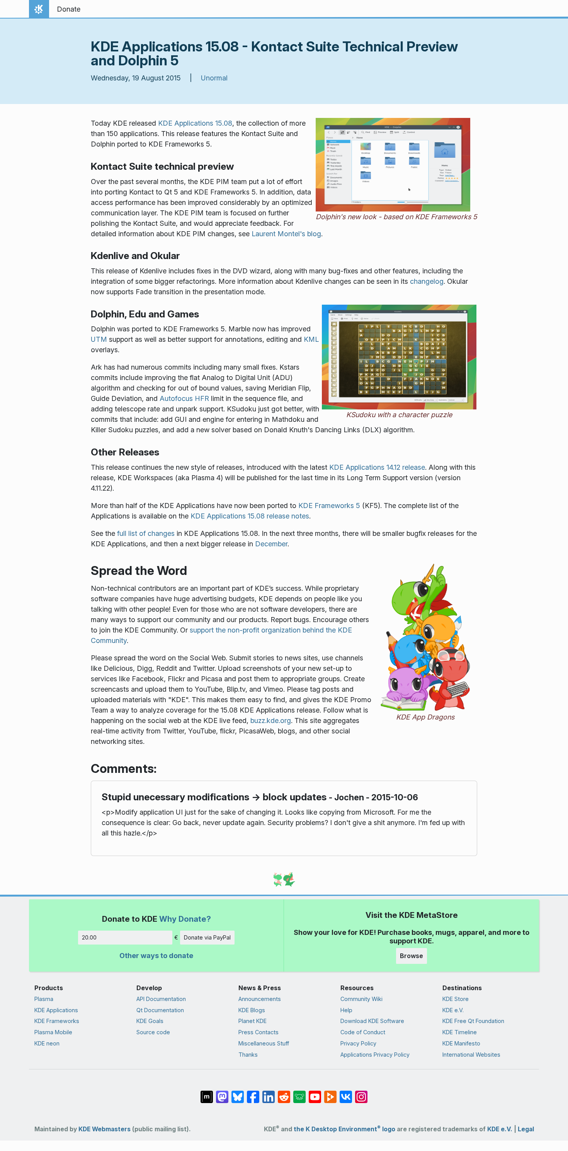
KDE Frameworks (56, 1021)
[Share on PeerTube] (330, 1093)
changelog (427, 281)
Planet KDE (252, 1021)
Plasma (43, 999)
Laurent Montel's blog (286, 234)
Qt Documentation (160, 1010)
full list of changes (146, 533)
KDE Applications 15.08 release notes (249, 516)
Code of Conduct (362, 1032)
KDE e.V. (453, 1010)
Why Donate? (185, 919)
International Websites (471, 1054)
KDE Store (455, 999)
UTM (99, 339)
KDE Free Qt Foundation (473, 1021)
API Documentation (161, 999)
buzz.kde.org (270, 720)
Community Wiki (361, 999)
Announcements (259, 999)
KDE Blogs (251, 1010)
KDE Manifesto (461, 1043)
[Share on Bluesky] (237, 1093)
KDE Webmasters (104, 1129)
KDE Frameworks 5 (329, 505)
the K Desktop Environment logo (344, 1129)
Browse (411, 956)
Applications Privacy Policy (375, 1054)
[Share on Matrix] (207, 1093)
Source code (153, 1032)
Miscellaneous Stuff (263, 1043)
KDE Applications (56, 1010)
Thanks (248, 1054)
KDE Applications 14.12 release (377, 467)
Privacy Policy (358, 1043)
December (271, 544)
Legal (526, 1129)
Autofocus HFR (184, 398)
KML (311, 339)
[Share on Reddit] (284, 1093)
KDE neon (47, 1043)
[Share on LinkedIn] (268, 1093)
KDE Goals (149, 1021)
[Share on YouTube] (315, 1093)
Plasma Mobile (53, 1032)
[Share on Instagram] (361, 1093)
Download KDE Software (372, 1021)
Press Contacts (258, 1032)
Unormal (214, 78)
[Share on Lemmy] (299, 1093)
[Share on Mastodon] (222, 1093)
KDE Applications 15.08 (195, 123)
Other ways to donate (156, 955)
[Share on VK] (346, 1093)
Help (346, 1010)
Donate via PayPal (207, 937)
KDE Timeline (459, 1032)
